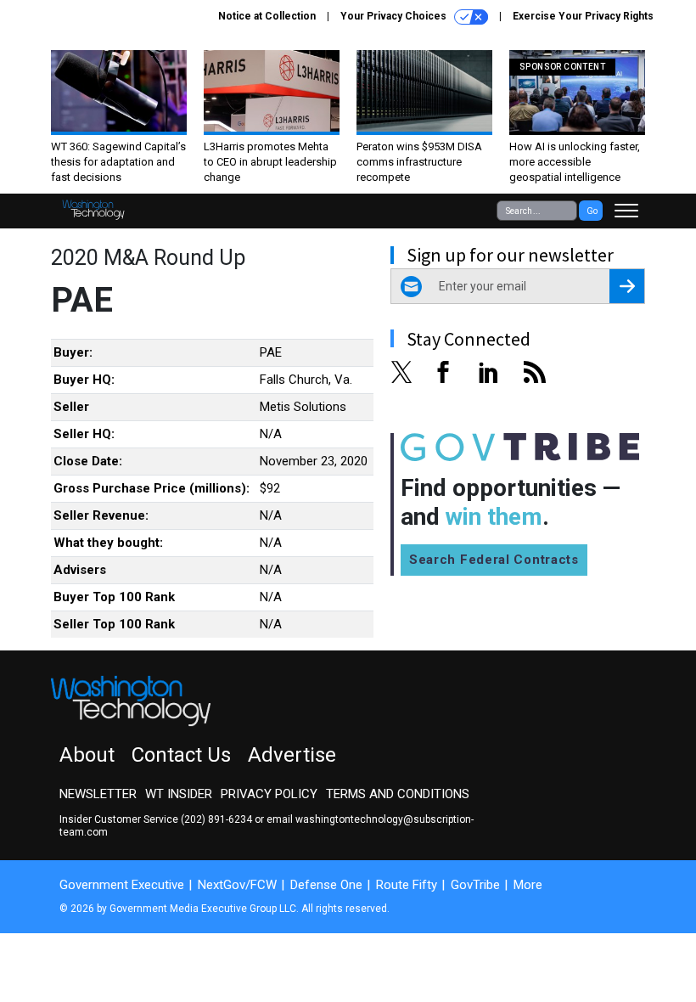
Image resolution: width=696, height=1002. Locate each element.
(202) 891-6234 (216, 819)
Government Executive (121, 884)
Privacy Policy (269, 794)
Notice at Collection (267, 16)
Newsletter (98, 794)
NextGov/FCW (237, 884)
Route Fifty (406, 884)
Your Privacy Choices (394, 16)
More (528, 884)
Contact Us (181, 755)
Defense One (326, 884)
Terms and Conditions (397, 794)
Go (592, 211)
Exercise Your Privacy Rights (583, 16)
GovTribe (475, 884)
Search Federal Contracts (494, 559)
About (87, 755)
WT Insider (178, 794)
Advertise (292, 755)
